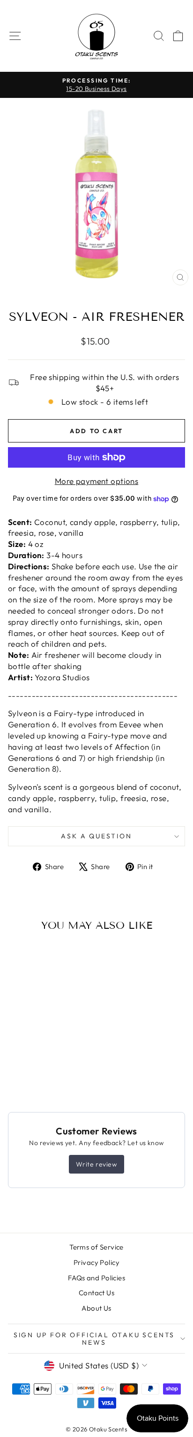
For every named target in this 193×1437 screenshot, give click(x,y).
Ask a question (96, 836)
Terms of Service (96, 1247)
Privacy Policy (96, 1262)
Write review (96, 1164)
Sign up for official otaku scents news (94, 1339)
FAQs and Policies (96, 1277)
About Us (96, 1308)
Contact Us (96, 1292)
